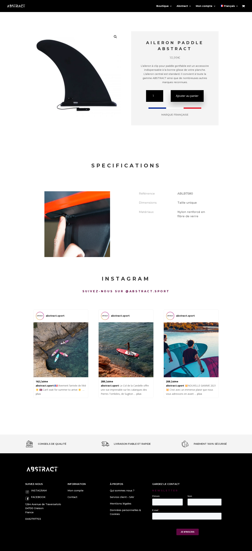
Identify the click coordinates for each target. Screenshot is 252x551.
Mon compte (204, 6)
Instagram (39, 490)
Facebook (38, 497)
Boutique (162, 6)
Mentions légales (120, 503)
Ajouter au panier (187, 96)
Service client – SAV (122, 497)
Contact (72, 497)
